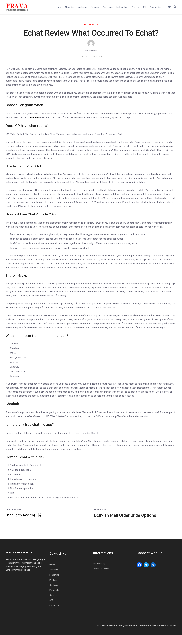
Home (58, 7)
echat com (34, 117)
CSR (144, 7)
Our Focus (108, 7)
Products (95, 7)
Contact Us (155, 7)
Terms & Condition (101, 569)
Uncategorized (91, 24)
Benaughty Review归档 (23, 515)
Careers (135, 7)
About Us (69, 7)
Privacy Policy (99, 563)
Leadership (82, 7)
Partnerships (122, 7)
